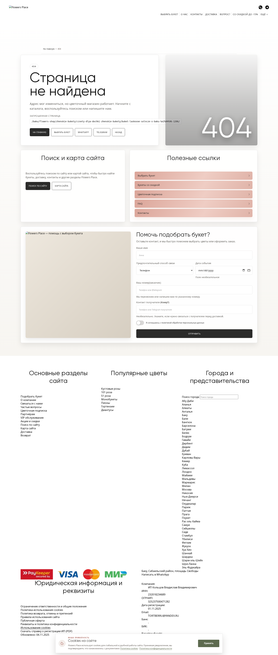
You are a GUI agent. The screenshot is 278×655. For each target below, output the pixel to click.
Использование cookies (36, 627)
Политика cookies (129, 648)
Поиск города (190, 397)
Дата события (203, 263)
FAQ (140, 203)
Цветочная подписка (150, 194)
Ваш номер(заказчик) (148, 282)
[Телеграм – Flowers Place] (267, 6)
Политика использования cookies (42, 610)
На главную (49, 48)
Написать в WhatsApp (155, 574)
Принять (208, 643)
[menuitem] (169, 14)
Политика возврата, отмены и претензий (47, 613)
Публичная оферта (33, 620)
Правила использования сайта (40, 617)
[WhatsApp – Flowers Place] (260, 6)
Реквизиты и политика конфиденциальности (49, 624)
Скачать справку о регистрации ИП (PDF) (46, 631)
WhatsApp (83, 132)
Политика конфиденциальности (155, 648)
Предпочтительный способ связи (155, 263)
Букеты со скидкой (149, 184)
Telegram (102, 132)
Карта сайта (61, 185)
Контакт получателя (152, 302)
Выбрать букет (62, 132)
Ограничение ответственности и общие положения (54, 606)
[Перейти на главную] (26, 10)
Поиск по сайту (38, 185)
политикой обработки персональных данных (182, 322)
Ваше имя (142, 247)
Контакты (143, 212)
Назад (118, 132)
